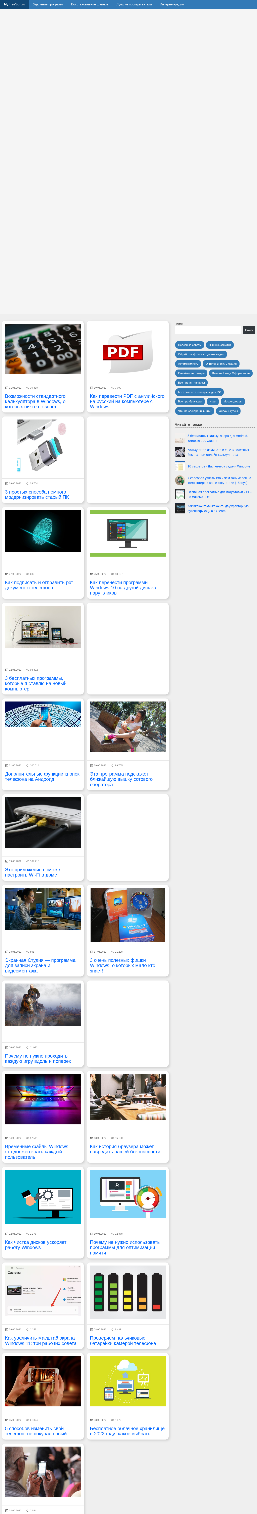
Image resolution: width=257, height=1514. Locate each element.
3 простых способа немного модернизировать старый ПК (37, 494)
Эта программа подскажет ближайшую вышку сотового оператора (121, 779)
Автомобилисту (188, 363)
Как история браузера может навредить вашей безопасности (125, 1149)
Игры (212, 401)
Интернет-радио (172, 4)
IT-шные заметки (220, 344)
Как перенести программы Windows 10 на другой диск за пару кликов (123, 588)
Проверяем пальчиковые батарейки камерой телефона (123, 1340)
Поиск (179, 323)
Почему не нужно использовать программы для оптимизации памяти (125, 1247)
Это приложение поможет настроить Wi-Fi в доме (33, 872)
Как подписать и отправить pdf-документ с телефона (39, 585)
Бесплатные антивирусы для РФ (199, 392)
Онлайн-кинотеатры (191, 373)
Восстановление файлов (89, 4)
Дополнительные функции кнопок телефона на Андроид (42, 776)
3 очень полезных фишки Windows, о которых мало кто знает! (122, 965)
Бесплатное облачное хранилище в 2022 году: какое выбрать (127, 1431)
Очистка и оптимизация (221, 363)
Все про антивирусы (191, 382)
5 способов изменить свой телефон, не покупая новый (36, 1431)
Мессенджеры (232, 401)
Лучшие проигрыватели (134, 4)
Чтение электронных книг (194, 410)
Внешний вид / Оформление (231, 373)
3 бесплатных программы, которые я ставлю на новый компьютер (35, 683)
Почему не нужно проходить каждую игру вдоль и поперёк (38, 1058)
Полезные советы (189, 344)
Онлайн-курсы (228, 410)
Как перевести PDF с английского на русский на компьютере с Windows (127, 401)
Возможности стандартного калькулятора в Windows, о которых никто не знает (35, 401)
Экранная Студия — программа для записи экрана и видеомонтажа (40, 965)
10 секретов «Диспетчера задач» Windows (219, 466)
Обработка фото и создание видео (201, 354)
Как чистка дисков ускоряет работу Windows (35, 1244)
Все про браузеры (190, 401)
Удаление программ (48, 4)
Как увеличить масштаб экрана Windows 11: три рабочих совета (40, 1340)
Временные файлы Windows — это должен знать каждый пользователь (39, 1152)
